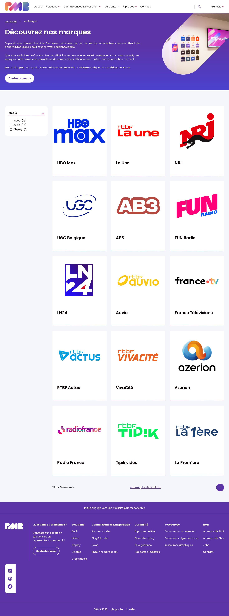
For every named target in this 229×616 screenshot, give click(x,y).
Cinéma (76, 552)
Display (76, 545)
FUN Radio (185, 238)
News (95, 545)
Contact (145, 6)
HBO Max (66, 163)
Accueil (38, 6)
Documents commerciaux (180, 531)
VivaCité (124, 387)
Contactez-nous (19, 78)
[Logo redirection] (17, 6)
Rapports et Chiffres (147, 552)
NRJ (179, 163)
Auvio (122, 313)
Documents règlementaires (181, 538)
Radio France (70, 462)
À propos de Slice (213, 538)
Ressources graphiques (179, 545)
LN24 (62, 313)
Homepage (11, 21)
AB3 (120, 238)
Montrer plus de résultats (145, 487)
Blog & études (100, 538)
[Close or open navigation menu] (199, 7)
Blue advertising (144, 538)
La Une (122, 163)
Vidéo (75, 538)
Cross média (79, 559)
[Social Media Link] (10, 570)
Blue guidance (143, 545)
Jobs (206, 545)
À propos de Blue (145, 531)
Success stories (101, 531)
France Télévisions (194, 313)
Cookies (131, 609)
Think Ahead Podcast (104, 552)
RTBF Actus (68, 387)
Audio (75, 531)
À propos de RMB (213, 531)
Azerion (182, 387)
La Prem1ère (187, 462)
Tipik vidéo (127, 462)
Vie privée (117, 609)
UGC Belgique (71, 238)
